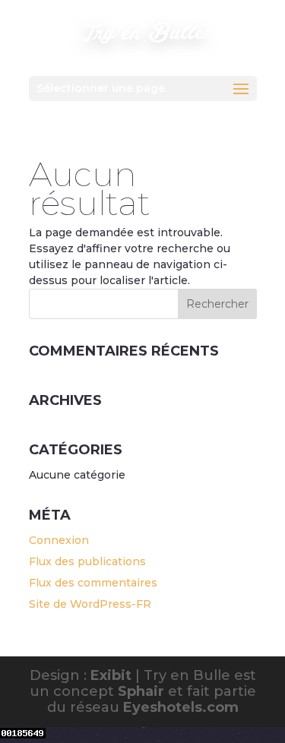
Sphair (141, 691)
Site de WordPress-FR (90, 604)
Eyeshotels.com (181, 707)
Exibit (110, 675)
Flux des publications (87, 561)
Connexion (59, 540)
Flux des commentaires (93, 583)
